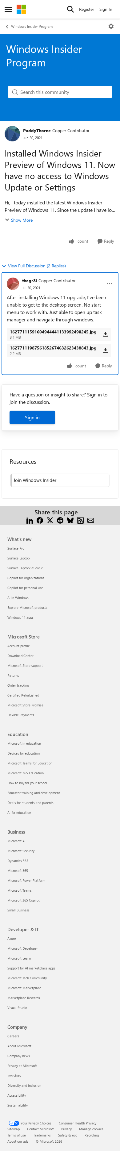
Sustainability (17, 1105)
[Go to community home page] (21, 9)
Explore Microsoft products (27, 607)
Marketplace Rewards (23, 997)
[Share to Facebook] (40, 519)
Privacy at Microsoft (22, 1065)
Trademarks (42, 1135)
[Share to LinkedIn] (29, 519)
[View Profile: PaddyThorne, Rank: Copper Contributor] (12, 133)
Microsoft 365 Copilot (23, 900)
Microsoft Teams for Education (29, 763)
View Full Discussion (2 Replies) (37, 266)
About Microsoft (19, 1046)
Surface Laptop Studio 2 (25, 568)
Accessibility (16, 1095)
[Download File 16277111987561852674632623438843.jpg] (105, 350)
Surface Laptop (18, 558)
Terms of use (16, 1135)
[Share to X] (50, 519)
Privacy (66, 1129)
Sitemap (13, 1129)
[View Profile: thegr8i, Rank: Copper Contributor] (13, 284)
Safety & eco (67, 1135)
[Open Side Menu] (8, 9)
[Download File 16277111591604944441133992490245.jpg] (105, 334)
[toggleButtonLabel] (111, 26)
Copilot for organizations (25, 578)
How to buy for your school (27, 783)
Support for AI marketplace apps (31, 968)
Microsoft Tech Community (27, 978)
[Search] (70, 9)
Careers (13, 1036)
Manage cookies (91, 1129)
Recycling (92, 1135)
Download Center (20, 655)
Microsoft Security (20, 850)
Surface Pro (15, 548)
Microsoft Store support (25, 665)
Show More (22, 220)
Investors (14, 1075)
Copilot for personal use (25, 587)
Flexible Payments (20, 715)
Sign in (32, 417)
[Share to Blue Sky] (70, 519)
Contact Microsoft (40, 1129)
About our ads (17, 1141)
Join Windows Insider (35, 480)
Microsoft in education (24, 743)
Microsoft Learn (19, 958)
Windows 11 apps (20, 617)
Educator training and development (33, 792)
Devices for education (23, 753)
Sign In (105, 9)
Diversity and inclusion (24, 1085)
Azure (11, 938)
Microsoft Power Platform (26, 880)
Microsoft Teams (19, 890)
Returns (13, 675)
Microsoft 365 (17, 870)
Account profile (18, 645)
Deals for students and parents (30, 802)
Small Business (18, 910)
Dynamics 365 (17, 860)
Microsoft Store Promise (25, 705)
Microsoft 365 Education (25, 773)
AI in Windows (18, 597)
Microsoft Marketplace (24, 988)
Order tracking (18, 685)
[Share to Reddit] (60, 519)
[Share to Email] (90, 519)
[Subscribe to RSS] (80, 519)
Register (86, 9)
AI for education (19, 812)
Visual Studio (17, 1007)
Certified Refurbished (23, 695)
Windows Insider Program (32, 26)
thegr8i (29, 280)
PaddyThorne (37, 130)
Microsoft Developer (22, 948)
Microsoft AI (16, 841)
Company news (18, 1055)
